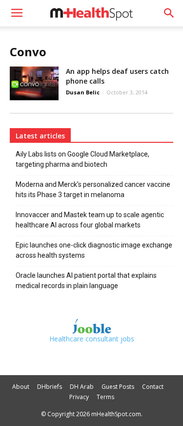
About (20, 386)
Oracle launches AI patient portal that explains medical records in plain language (86, 280)
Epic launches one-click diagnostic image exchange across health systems (94, 250)
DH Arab (82, 386)
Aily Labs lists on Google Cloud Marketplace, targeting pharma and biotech (82, 159)
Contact (152, 386)
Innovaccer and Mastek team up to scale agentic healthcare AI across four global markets (90, 220)
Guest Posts (118, 386)
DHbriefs (49, 386)
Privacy (79, 397)
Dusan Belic (83, 92)
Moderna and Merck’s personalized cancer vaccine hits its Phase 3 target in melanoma (93, 189)
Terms (105, 397)
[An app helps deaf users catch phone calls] (34, 83)
